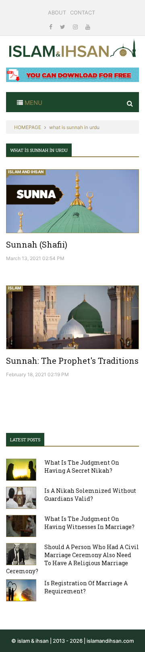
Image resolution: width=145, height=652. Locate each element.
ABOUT (57, 12)
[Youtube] (87, 26)
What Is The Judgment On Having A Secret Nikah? (81, 466)
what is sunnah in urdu (74, 127)
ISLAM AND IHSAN (26, 171)
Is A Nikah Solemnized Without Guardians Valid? (90, 494)
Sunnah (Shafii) (36, 244)
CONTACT (82, 12)
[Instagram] (76, 26)
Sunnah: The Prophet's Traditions (72, 360)
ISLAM (14, 287)
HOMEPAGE (27, 127)
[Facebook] (51, 26)
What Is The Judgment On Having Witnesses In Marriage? (89, 523)
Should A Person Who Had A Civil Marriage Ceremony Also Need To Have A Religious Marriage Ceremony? (72, 559)
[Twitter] (63, 26)
